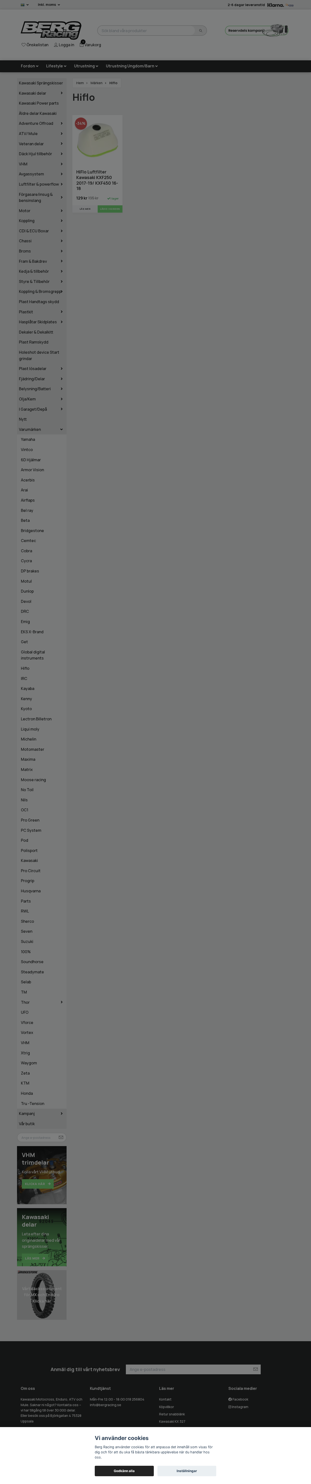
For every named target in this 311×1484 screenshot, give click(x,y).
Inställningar (187, 1471)
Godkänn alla (124, 1471)
